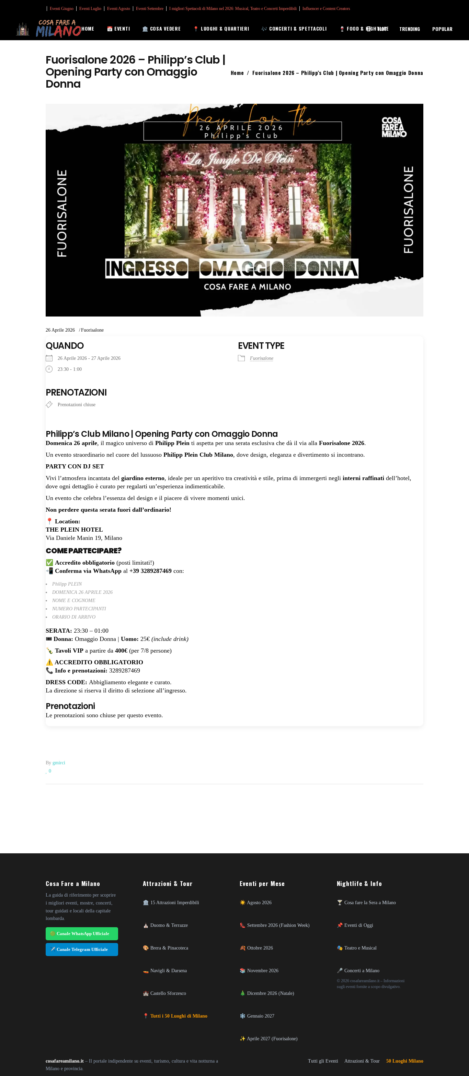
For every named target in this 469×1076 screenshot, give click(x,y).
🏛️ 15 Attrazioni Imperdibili (171, 902)
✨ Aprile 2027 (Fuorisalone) (269, 1038)
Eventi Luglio (90, 8)
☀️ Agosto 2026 (256, 902)
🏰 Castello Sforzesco (164, 993)
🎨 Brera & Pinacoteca (165, 948)
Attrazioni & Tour (362, 1061)
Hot (382, 28)
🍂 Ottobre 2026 (256, 948)
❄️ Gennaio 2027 (257, 1016)
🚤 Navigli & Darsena (165, 970)
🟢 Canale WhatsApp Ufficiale (79, 933)
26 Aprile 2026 (60, 330)
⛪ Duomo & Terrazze (165, 925)
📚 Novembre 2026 (259, 970)
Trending (409, 28)
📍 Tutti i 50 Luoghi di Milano (175, 1016)
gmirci (59, 762)
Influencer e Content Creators (326, 8)
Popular (442, 28)
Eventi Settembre (149, 8)
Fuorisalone (92, 330)
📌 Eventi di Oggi (355, 925)
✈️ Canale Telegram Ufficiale (79, 949)
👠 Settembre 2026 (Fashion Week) (275, 925)
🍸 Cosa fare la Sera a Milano (366, 902)
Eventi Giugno (61, 8)
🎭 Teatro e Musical (357, 948)
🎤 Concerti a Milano (358, 970)
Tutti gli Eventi (323, 1061)
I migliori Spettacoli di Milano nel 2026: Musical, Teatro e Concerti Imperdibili (233, 8)
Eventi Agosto (118, 8)
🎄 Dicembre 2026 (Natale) (267, 993)
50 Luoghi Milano (404, 1061)
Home (237, 72)
